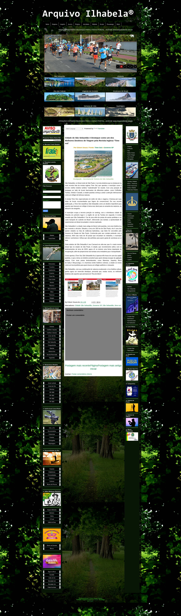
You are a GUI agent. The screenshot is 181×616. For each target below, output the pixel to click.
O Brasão (130, 148)
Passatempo (110, 24)
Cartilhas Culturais (52, 333)
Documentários (52, 431)
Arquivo (62, 24)
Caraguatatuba (52, 345)
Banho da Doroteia (52, 545)
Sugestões (52, 357)
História (52, 282)
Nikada (96, 599)
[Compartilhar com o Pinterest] (99, 302)
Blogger (91, 601)
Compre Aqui (130, 316)
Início (47, 24)
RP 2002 (51, 398)
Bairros (129, 255)
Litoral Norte (52, 238)
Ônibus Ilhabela (131, 187)
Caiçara (129, 213)
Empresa (54, 24)
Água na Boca (52, 571)
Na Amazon (130, 318)
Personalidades (52, 475)
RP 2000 (51, 392)
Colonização (130, 216)
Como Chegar (131, 155)
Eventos (52, 437)
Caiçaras (51, 469)
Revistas (51, 389)
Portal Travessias (132, 185)
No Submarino (131, 322)
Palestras (51, 295)
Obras (52, 292)
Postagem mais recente (77, 365)
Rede (118, 24)
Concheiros (130, 218)
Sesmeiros (130, 226)
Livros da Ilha (52, 336)
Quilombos (130, 224)
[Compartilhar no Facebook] (98, 302)
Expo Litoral (52, 279)
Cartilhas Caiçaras (52, 329)
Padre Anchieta (52, 587)
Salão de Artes (52, 522)
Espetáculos (51, 270)
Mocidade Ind (52, 581)
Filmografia (52, 440)
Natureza (51, 285)
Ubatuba (52, 348)
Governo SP (109, 148)
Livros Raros (51, 339)
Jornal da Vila (52, 386)
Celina (52, 516)
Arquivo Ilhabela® (88, 14)
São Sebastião (108, 305)
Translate (100, 129)
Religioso (51, 301)
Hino (128, 150)
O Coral (52, 519)
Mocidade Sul (52, 584)
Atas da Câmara (131, 253)
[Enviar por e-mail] (92, 302)
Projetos (77, 24)
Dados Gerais (131, 153)
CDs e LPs (52, 428)
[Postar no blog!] (94, 302)
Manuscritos (52, 351)
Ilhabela (94, 24)
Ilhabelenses (51, 472)
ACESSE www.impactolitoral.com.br (60, 30)
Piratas (129, 222)
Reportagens (51, 443)
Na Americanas (131, 320)
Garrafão (51, 575)
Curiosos (51, 481)
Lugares (129, 259)
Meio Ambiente (52, 288)
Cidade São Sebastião (83, 305)
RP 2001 (51, 395)
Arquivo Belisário (51, 510)
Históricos (52, 478)
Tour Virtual (130, 157)
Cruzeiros (51, 267)
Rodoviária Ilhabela (132, 190)
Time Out (98, 148)
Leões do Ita (51, 578)
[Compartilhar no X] (96, 302)
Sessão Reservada (52, 354)
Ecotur (102, 24)
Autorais (52, 326)
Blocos (52, 548)
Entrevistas (52, 434)
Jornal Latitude (52, 383)
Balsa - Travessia (132, 183)
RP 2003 (51, 401)
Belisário (51, 513)
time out (118, 305)
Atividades (86, 24)
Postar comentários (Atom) (82, 374)
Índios (129, 220)
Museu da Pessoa (52, 484)
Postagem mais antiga (110, 365)
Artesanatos (52, 264)
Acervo (70, 24)
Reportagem (130, 350)
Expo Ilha (51, 276)
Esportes (51, 273)
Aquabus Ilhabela (132, 181)
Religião (52, 298)
